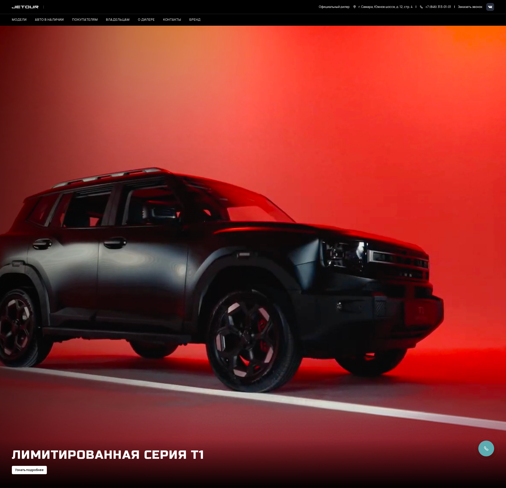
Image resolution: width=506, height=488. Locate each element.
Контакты (172, 20)
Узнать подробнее (29, 470)
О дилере (146, 20)
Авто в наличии (49, 20)
